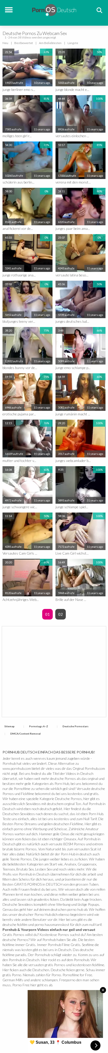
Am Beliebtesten (50, 43)
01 (47, 614)
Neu (5, 43)
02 (60, 614)
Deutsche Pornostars (75, 726)
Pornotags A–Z (38, 726)
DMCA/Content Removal (25, 733)
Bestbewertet (23, 43)
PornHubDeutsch (54, 9)
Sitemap (10, 726)
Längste (73, 43)
